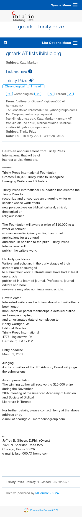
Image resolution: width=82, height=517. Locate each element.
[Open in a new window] (30, 71)
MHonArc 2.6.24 (47, 493)
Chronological (15, 86)
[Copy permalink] (30, 80)
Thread (36, 86)
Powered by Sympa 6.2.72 (44, 510)
